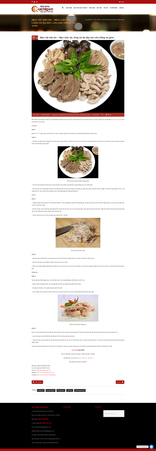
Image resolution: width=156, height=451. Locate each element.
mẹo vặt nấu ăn (62, 114)
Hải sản (79, 358)
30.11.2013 (36, 114)
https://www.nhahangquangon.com (45, 372)
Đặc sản (84, 358)
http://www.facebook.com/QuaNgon (46, 374)
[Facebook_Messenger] (151, 447)
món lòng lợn (70, 114)
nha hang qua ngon (85, 114)
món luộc (76, 114)
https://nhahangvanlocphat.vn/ (52, 438)
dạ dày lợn (55, 114)
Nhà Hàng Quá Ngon (110, 413)
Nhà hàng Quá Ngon (116, 119)
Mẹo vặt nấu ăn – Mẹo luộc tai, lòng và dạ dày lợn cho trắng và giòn (77, 37)
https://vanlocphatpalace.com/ (50, 442)
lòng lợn (38, 133)
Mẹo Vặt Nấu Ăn (89, 19)
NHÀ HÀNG (75, 350)
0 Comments (95, 114)
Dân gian (90, 358)
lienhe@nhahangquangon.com (43, 370)
